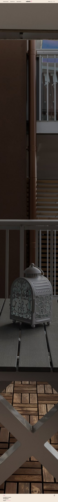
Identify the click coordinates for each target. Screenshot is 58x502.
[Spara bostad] (54, 496)
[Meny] (54, 1)
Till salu (49, 1)
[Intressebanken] (52, 1)
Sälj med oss (12, 1)
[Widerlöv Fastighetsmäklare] (29, 1)
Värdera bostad (5, 1)
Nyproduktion (19, 1)
